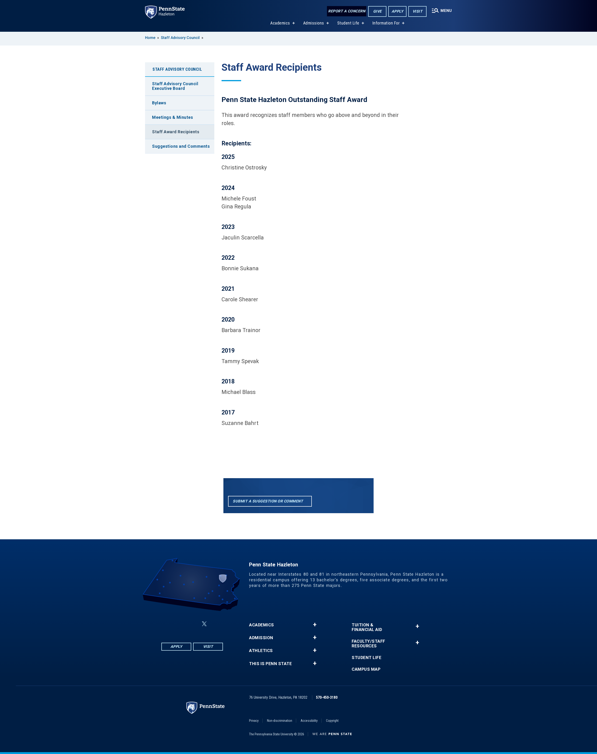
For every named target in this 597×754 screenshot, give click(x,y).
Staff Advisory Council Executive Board (175, 86)
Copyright (332, 720)
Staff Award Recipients (175, 131)
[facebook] (169, 624)
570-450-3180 (326, 697)
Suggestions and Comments (181, 146)
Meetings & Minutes (172, 117)
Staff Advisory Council (180, 37)
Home (150, 37)
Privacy (254, 720)
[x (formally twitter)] (204, 624)
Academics (280, 23)
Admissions (313, 23)
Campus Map (366, 669)
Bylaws (159, 102)
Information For (386, 23)
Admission (261, 637)
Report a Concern (346, 11)
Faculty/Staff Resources (368, 643)
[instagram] (181, 624)
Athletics (261, 650)
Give (377, 11)
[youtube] (215, 624)
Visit (418, 11)
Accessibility (309, 720)
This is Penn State (270, 663)
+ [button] (314, 624)
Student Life (348, 23)
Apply (397, 11)
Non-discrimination (279, 720)
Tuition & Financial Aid (367, 627)
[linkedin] (193, 624)
